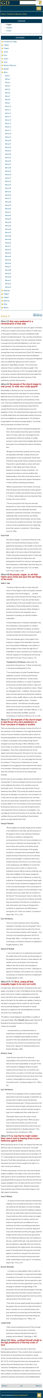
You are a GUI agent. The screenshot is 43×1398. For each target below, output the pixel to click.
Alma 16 (8, 127)
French (9, 31)
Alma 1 (7, 76)
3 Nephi (6, 294)
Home (3, 14)
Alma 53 (8, 253)
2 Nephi (6, 48)
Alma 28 (8, 168)
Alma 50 (8, 243)
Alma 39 (8, 205)
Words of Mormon (10, 65)
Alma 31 (8, 178)
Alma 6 (7, 93)
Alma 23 (8, 151)
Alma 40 (8, 209)
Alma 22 (8, 147)
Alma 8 (7, 99)
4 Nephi (6, 297)
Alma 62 (8, 284)
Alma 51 (8, 246)
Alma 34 (8, 188)
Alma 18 (8, 134)
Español (9, 28)
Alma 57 (8, 267)
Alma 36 (8, 195)
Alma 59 (8, 273)
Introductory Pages (10, 42)
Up (21, 1386)
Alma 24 (8, 154)
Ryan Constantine (20, 1395)
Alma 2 (7, 79)
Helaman (7, 290)
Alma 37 (8, 198)
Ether (5, 304)
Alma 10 (8, 106)
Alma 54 (8, 256)
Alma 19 (8, 137)
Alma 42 (8, 215)
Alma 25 (8, 157)
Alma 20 (8, 140)
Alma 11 (8, 110)
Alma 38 (8, 202)
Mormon (7, 301)
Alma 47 (8, 232)
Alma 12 (8, 113)
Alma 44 (8, 222)
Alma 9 (7, 103)
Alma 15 (8, 123)
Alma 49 (8, 239)
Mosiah (6, 69)
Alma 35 (8, 192)
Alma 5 (7, 89)
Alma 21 (8, 144)
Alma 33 (8, 185)
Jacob (6, 52)
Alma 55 (8, 260)
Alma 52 (8, 249)
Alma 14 (8, 120)
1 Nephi (6, 45)
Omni (5, 62)
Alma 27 (8, 164)
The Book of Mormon (14, 14)
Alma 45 (8, 226)
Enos (5, 55)
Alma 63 (8, 287)
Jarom (6, 59)
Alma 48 (8, 236)
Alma (25, 14)
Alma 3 (7, 82)
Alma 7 (7, 96)
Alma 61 (8, 280)
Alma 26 (8, 161)
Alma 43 (8, 219)
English (9, 24)
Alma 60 (8, 277)
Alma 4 (7, 86)
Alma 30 (8, 175)
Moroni (6, 308)
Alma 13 (8, 116)
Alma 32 (8, 181)
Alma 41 (8, 212)
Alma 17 (8, 130)
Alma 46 (8, 229)
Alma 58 (8, 270)
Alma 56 (8, 263)
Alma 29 (8, 171)
